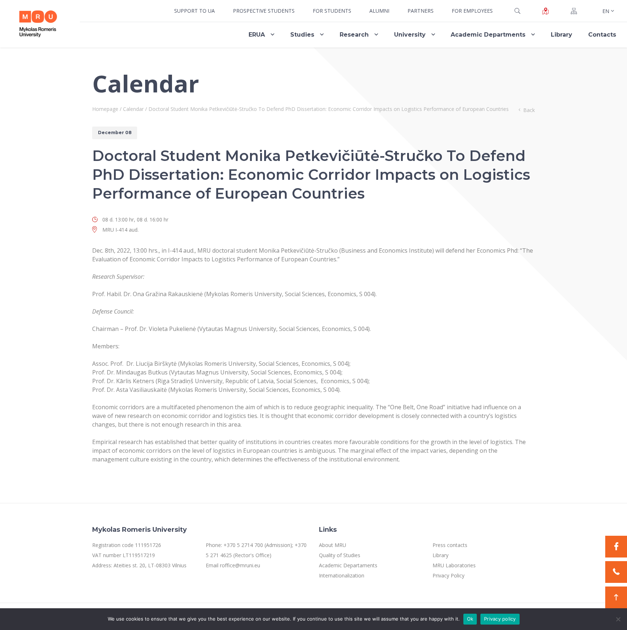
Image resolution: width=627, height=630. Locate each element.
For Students (332, 10)
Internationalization (341, 575)
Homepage (105, 108)
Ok (470, 619)
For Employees (472, 10)
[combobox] (607, 11)
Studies (302, 34)
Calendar (133, 108)
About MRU (332, 545)
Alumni (379, 10)
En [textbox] (605, 11)
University (410, 34)
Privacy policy (500, 619)
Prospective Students (264, 10)
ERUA (257, 34)
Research (354, 34)
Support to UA (194, 10)
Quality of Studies (339, 555)
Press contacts (450, 545)
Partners (420, 10)
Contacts (602, 34)
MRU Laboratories (454, 565)
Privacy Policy (448, 575)
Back (529, 110)
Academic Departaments (348, 565)
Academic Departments (488, 34)
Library (561, 34)
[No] (618, 619)
